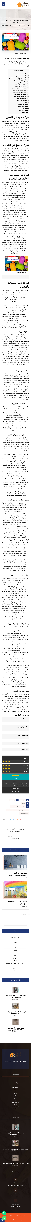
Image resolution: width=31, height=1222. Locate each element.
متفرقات (15, 971)
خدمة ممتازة (23, 104)
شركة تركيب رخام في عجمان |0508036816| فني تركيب (15, 1029)
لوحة (15, 1085)
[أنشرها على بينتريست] (20, 819)
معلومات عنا (15, 1106)
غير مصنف (14, 968)
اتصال (14, 1110)
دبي (15, 955)
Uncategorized (15, 937)
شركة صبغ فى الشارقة (22, 743)
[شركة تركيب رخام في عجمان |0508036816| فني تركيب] (15, 1022)
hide (21, 70)
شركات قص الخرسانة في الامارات (14, 963)
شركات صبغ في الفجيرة (22, 76)
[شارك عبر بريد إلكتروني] (4, 819)
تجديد (14, 1080)
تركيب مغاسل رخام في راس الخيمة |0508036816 (15, 1012)
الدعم (14, 1095)
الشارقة (15, 945)
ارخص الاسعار (23, 106)
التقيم (27, 102)
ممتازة (25, 112)
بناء (14, 1093)
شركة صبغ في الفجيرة (23, 74)
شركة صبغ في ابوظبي (22, 727)
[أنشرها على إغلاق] (23, 819)
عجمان (14, 966)
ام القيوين (14, 953)
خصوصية (15, 1098)
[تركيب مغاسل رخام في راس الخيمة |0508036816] (15, 1006)
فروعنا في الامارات (23, 100)
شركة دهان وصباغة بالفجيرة (21, 80)
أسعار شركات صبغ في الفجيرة (20, 90)
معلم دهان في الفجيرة (22, 98)
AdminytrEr (22, 800)
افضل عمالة (24, 110)
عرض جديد (14, 1102)
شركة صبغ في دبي (23, 749)
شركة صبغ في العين (23, 735)
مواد (15, 1100)
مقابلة (14, 973)
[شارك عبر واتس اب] (7, 819)
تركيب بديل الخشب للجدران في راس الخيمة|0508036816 (15, 996)
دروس (14, 958)
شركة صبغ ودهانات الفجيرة (21, 92)
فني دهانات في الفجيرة (22, 86)
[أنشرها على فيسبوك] (27, 819)
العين (14, 947)
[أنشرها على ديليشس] (14, 819)
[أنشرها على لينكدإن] (10, 819)
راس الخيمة (15, 960)
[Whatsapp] (4, 1218)
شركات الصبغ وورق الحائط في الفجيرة (19, 78)
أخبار (15, 940)
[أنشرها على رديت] (17, 819)
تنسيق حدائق (15, 1087)
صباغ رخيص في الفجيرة (22, 84)
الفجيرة (17, 140)
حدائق (14, 1089)
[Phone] (4, 1213)
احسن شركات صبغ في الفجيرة (20, 88)
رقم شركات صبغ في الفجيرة (21, 96)
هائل (25, 108)
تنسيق (14, 1091)
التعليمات (14, 1108)
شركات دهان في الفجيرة (21, 94)
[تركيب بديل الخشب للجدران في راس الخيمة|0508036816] (15, 990)
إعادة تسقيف (15, 1083)
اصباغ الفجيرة (24, 82)
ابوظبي (15, 942)
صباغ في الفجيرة (24, 718)
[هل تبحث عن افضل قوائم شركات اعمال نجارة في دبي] (23, 5)
